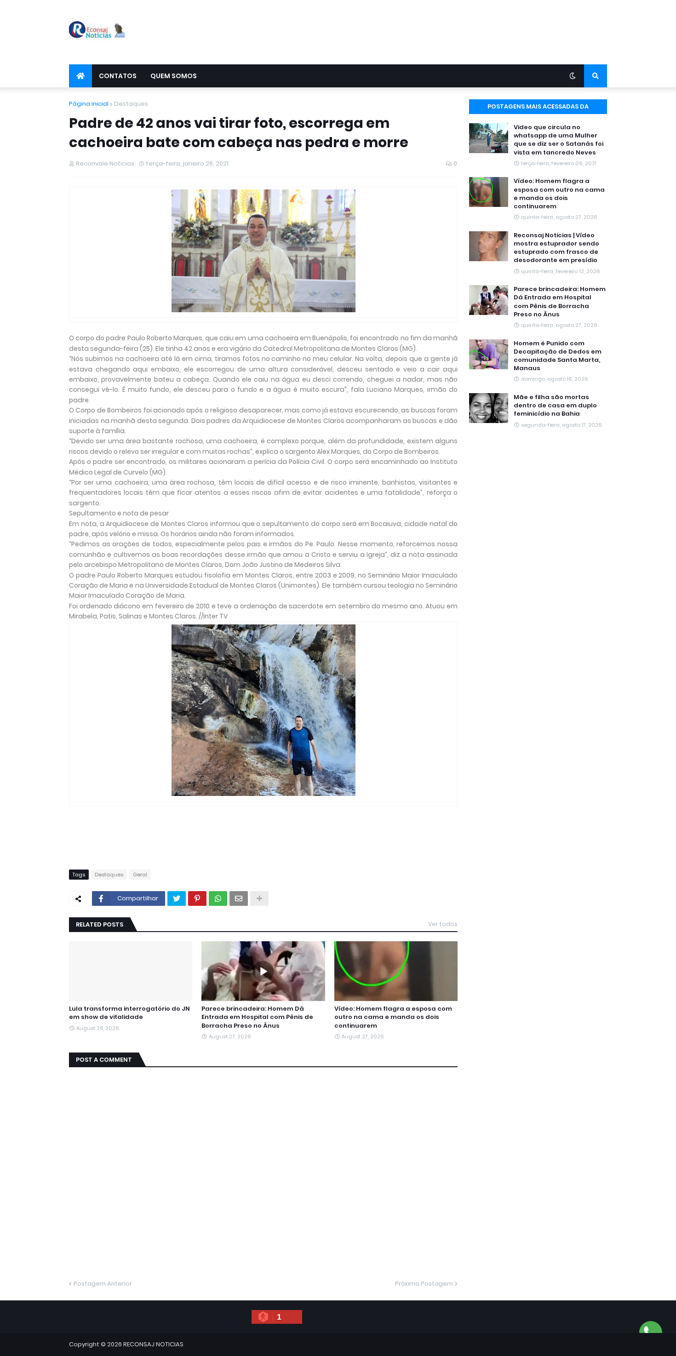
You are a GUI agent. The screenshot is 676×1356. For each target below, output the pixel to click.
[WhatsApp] (218, 898)
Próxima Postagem (424, 1283)
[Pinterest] (197, 898)
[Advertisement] (439, 32)
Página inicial (89, 103)
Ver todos (443, 924)
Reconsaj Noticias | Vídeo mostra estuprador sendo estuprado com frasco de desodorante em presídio (556, 248)
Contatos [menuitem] (118, 75)
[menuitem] (80, 75)
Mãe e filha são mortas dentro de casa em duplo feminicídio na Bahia (555, 405)
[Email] (238, 898)
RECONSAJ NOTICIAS (153, 1344)
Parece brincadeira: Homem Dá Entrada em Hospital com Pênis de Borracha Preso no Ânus (257, 1017)
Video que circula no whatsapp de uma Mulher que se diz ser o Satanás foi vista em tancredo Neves (558, 140)
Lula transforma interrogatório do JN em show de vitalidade (129, 1013)
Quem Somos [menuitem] (173, 75)
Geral (140, 874)
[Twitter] (176, 898)
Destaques (131, 103)
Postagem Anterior (103, 1283)
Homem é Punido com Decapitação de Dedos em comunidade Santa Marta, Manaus (558, 356)
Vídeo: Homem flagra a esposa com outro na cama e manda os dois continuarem (393, 1017)
